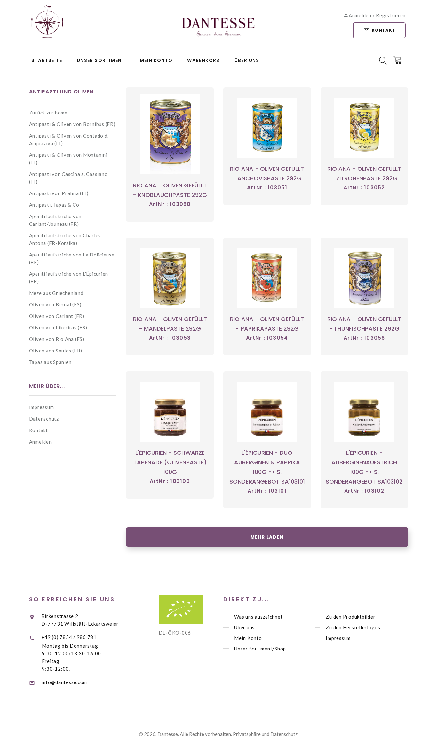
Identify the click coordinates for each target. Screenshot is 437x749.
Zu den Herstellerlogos (353, 627)
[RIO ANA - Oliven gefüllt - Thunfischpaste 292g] (364, 278)
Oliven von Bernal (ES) (55, 304)
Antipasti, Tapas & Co (54, 205)
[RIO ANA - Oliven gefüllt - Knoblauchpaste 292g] (170, 134)
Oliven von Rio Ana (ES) (56, 339)
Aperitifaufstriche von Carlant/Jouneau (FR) (55, 220)
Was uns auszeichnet (258, 617)
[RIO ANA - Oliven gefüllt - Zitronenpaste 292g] (364, 128)
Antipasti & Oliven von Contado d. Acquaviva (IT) (69, 139)
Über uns (246, 60)
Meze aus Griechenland (56, 293)
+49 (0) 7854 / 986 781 (69, 637)
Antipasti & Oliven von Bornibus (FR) (72, 124)
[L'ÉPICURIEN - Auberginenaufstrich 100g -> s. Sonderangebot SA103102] (364, 412)
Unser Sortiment (101, 60)
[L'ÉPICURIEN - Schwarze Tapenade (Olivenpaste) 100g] (170, 412)
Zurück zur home (48, 112)
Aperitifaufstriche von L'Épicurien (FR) (68, 277)
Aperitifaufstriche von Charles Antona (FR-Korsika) (65, 239)
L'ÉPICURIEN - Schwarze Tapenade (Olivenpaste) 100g (170, 462)
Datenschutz (44, 419)
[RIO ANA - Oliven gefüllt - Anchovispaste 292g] (267, 128)
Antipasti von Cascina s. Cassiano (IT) (68, 178)
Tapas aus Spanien (50, 362)
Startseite (46, 60)
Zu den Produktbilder (350, 617)
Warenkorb (203, 60)
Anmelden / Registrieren (377, 15)
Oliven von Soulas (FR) (56, 350)
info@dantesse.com (64, 682)
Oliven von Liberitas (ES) (58, 327)
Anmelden (40, 442)
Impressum (41, 407)
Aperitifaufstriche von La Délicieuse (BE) (72, 258)
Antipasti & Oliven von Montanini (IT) (68, 158)
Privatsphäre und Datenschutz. (265, 734)
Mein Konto (156, 60)
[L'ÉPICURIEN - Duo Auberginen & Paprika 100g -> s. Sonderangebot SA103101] (267, 412)
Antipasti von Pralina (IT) (59, 193)
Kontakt (383, 30)
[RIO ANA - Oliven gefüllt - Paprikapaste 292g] (267, 278)
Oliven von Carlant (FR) (56, 316)
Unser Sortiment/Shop (260, 648)
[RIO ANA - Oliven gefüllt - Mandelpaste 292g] (170, 278)
